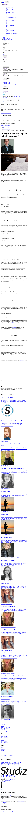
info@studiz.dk (7, 780)
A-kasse (2, 740)
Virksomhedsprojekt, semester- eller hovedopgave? (11, 764)
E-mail (4, 43)
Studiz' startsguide (4, 737)
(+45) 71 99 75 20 (11, 779)
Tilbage (5, 57)
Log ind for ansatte (16, 84)
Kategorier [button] (5, 4)
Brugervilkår (3, 781)
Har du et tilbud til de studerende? (8, 755)
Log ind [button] (5, 42)
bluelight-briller (11, 322)
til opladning (14, 327)
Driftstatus (3, 749)
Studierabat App (4, 731)
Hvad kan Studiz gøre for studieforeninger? (10, 763)
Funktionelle (3, 806)
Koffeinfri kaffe (20, 291)
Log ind (5, 97)
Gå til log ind (8, 113)
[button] (5, 56)
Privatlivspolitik (4, 802)
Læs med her (22, 360)
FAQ (2, 747)
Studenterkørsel (4, 741)
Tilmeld (5, 40)
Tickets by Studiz (4, 738)
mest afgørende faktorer (13, 182)
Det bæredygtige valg (5, 727)
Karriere (2, 726)
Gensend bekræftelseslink (6, 125)
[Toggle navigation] (7, 2)
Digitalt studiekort (4, 729)
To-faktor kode (6, 50)
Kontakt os (3, 750)
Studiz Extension (4, 742)
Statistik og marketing (5, 809)
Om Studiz (3, 724)
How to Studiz (6, 38)
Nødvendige (3, 803)
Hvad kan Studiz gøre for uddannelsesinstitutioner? (11, 762)
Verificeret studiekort (5, 757)
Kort (4, 37)
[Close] (1, 107)
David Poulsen (6, 129)
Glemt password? (7, 54)
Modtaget (3, 113)
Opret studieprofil (7, 82)
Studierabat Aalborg (5, 728)
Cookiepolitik (21, 801)
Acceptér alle (10, 811)
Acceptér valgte (4, 811)
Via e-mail (5, 91)
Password (5, 44)
